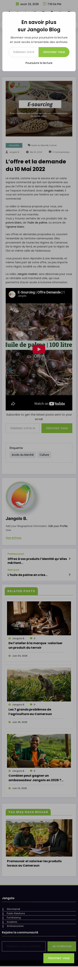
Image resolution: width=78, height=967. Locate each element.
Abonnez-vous (54, 52)
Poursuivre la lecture (39, 63)
